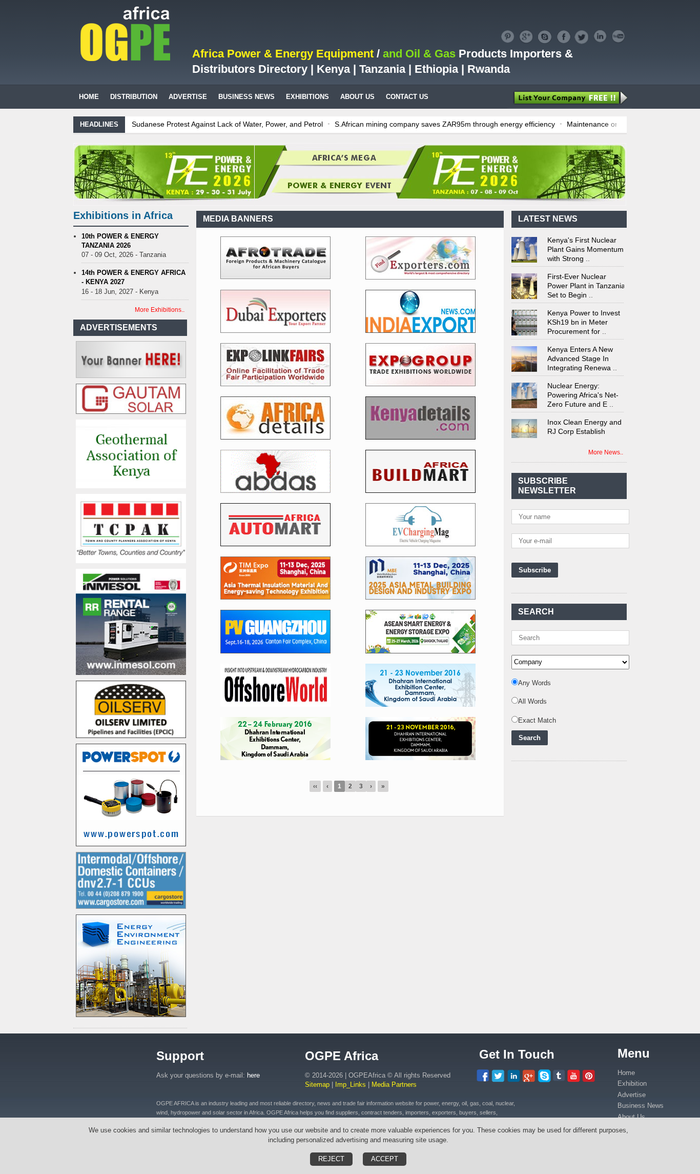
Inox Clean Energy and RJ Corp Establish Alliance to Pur (584, 420)
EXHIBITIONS (307, 97)
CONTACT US (407, 97)
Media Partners (394, 1084)
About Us (631, 1117)
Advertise (631, 1095)
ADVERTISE (188, 97)
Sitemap (317, 1084)
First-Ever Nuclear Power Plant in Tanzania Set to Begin (586, 274)
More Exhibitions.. (159, 309)
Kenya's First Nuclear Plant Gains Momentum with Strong (585, 238)
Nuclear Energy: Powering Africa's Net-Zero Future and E (583, 383)
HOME (89, 97)
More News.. (605, 452)
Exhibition (632, 1083)
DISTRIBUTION (133, 97)
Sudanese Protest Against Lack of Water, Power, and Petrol (226, 124)
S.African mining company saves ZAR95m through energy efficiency (444, 124)
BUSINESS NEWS (246, 97)
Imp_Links (350, 1084)
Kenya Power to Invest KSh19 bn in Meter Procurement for (583, 310)
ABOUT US (357, 97)
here (253, 1075)
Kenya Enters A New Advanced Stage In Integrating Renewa (580, 347)
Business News (640, 1105)
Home (626, 1073)
